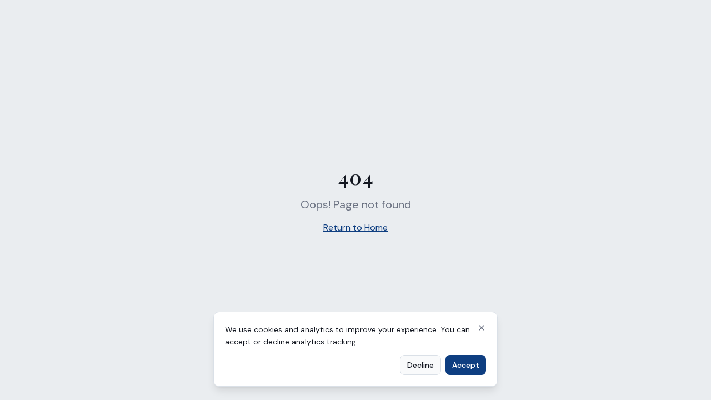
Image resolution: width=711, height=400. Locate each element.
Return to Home (355, 227)
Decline (420, 365)
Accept (465, 365)
